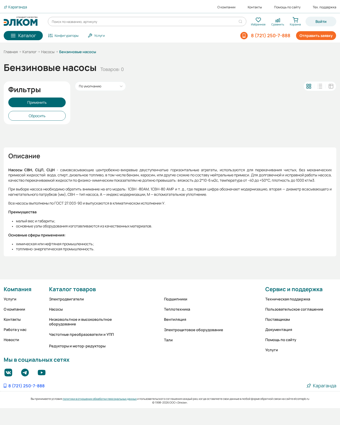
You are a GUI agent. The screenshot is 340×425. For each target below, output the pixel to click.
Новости (11, 339)
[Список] (320, 86)
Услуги (10, 299)
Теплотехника (177, 309)
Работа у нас (15, 329)
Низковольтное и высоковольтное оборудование (80, 321)
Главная (11, 52)
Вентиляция (175, 319)
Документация (278, 329)
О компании (226, 7)
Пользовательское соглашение (294, 309)
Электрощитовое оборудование (193, 329)
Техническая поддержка (287, 299)
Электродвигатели (66, 299)
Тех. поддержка (324, 7)
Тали (168, 340)
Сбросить (37, 115)
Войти (321, 21)
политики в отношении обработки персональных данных (100, 399)
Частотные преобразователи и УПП (81, 334)
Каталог (29, 52)
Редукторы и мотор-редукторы (77, 346)
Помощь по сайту (287, 7)
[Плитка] (309, 86)
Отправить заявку (316, 35)
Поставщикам (277, 319)
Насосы (48, 52)
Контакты (255, 7)
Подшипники (175, 299)
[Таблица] (331, 86)
